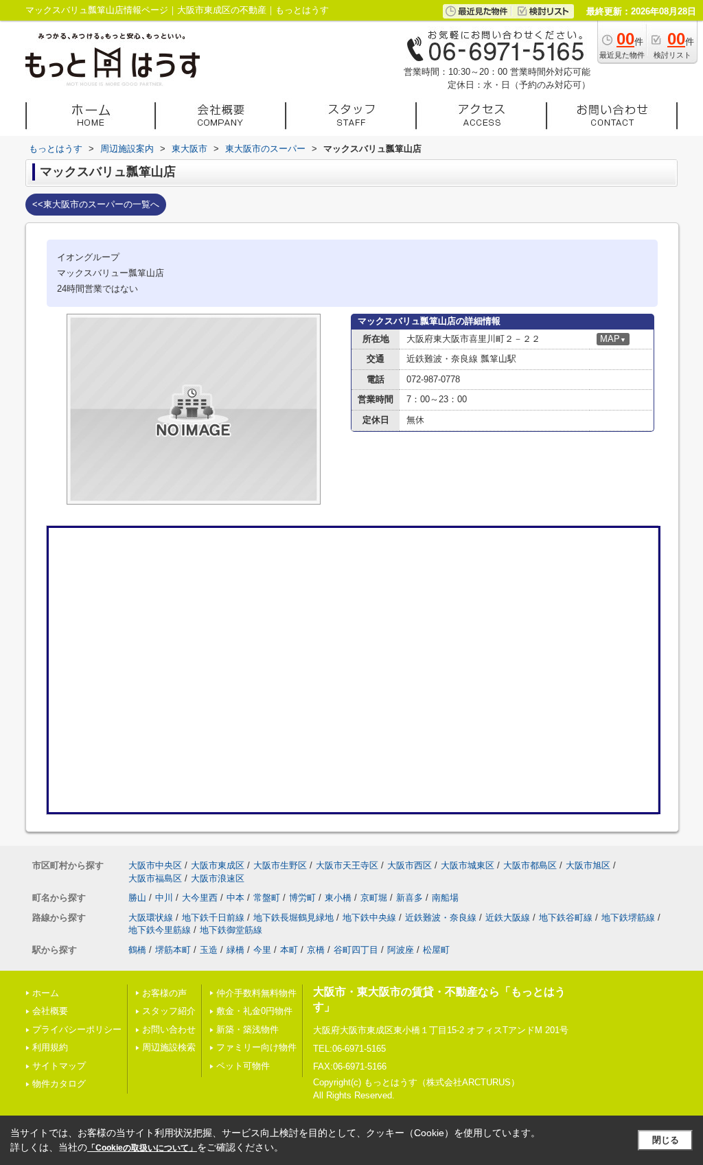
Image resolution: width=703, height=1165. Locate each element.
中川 (164, 897)
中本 (235, 897)
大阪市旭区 (588, 865)
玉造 (209, 950)
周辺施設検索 (169, 1047)
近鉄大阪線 (507, 917)
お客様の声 (164, 993)
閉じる (665, 1140)
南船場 (445, 897)
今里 (262, 950)
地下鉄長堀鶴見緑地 (293, 917)
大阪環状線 (150, 917)
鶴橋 (137, 950)
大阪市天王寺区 (347, 865)
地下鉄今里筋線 (159, 930)
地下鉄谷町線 (565, 917)
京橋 (316, 950)
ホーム (45, 993)
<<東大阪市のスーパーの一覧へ (95, 204)
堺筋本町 (173, 950)
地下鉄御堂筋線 (231, 930)
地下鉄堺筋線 (628, 917)
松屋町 (436, 950)
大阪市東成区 (217, 865)
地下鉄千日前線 (213, 917)
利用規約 (50, 1047)
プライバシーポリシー (77, 1029)
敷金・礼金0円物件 (254, 1011)
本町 (289, 950)
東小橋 (338, 897)
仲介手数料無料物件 (256, 993)
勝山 (137, 897)
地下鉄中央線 (369, 917)
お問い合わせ (169, 1029)
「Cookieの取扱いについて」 (142, 1148)
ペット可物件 (243, 1066)
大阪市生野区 (280, 865)
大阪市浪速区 (217, 878)
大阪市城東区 (467, 865)
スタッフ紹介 (169, 1011)
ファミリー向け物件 (256, 1047)
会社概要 (50, 1011)
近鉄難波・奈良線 (440, 917)
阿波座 (400, 950)
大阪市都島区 (530, 865)
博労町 (302, 897)
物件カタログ (59, 1084)
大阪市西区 (409, 865)
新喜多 (409, 897)
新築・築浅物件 (247, 1029)
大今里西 (200, 897)
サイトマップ (59, 1066)
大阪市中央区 (155, 865)
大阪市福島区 (155, 878)
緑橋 (235, 950)
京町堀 (373, 897)
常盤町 (266, 897)
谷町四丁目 (356, 950)
